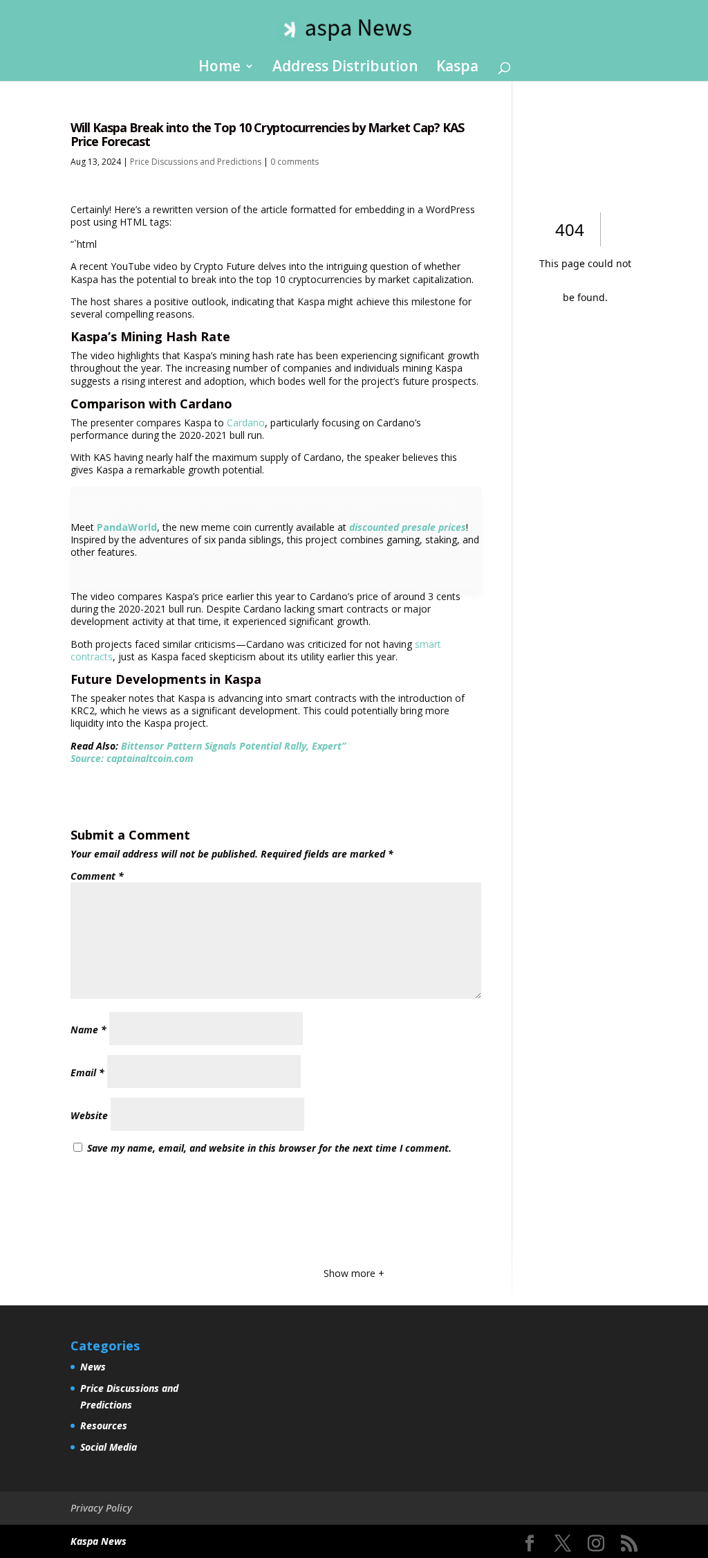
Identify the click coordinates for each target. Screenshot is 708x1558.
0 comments (294, 161)
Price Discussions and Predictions (195, 161)
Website (89, 1115)
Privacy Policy (101, 1507)
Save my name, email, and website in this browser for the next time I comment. (269, 1147)
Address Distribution (345, 68)
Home (219, 68)
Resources (103, 1425)
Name (88, 1029)
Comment (97, 875)
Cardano (246, 422)
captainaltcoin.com (150, 758)
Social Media (108, 1446)
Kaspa (457, 68)
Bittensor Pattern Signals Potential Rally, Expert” (233, 745)
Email (87, 1072)
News (93, 1366)
